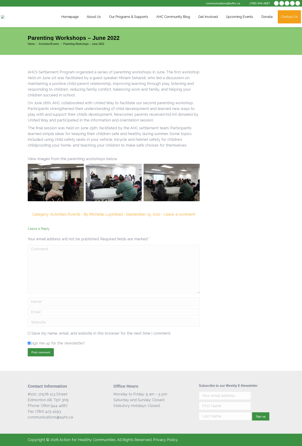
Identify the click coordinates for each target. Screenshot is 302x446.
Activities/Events (65, 214)
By (103, 214)
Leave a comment (179, 214)
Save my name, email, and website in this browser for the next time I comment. (101, 333)
